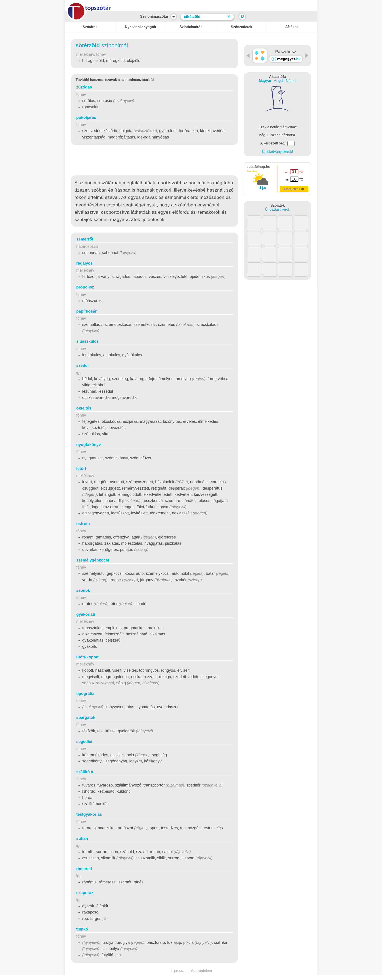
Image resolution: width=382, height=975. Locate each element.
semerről (84, 239)
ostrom (83, 523)
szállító (85, 772)
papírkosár (86, 311)
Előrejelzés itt (294, 189)
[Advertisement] (154, 161)
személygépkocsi (92, 560)
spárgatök (85, 717)
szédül (82, 365)
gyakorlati (85, 614)
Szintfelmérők (191, 27)
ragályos (84, 263)
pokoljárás (86, 117)
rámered (84, 869)
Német (291, 81)
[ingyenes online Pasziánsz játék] (260, 55)
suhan (82, 838)
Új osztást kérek (277, 209)
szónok (83, 590)
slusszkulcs (87, 341)
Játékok (292, 27)
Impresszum (179, 971)
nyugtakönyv (88, 444)
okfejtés (83, 408)
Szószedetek (241, 27)
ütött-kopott (87, 657)
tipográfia (85, 693)
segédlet (84, 741)
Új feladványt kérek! (277, 152)
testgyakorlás (89, 814)
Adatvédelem (201, 971)
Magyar (265, 81)
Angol (278, 81)
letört (81, 468)
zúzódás (84, 87)
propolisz (85, 287)
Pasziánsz (285, 51)
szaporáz (84, 892)
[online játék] (285, 59)
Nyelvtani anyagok (140, 27)
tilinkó (82, 929)
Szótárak (90, 27)
